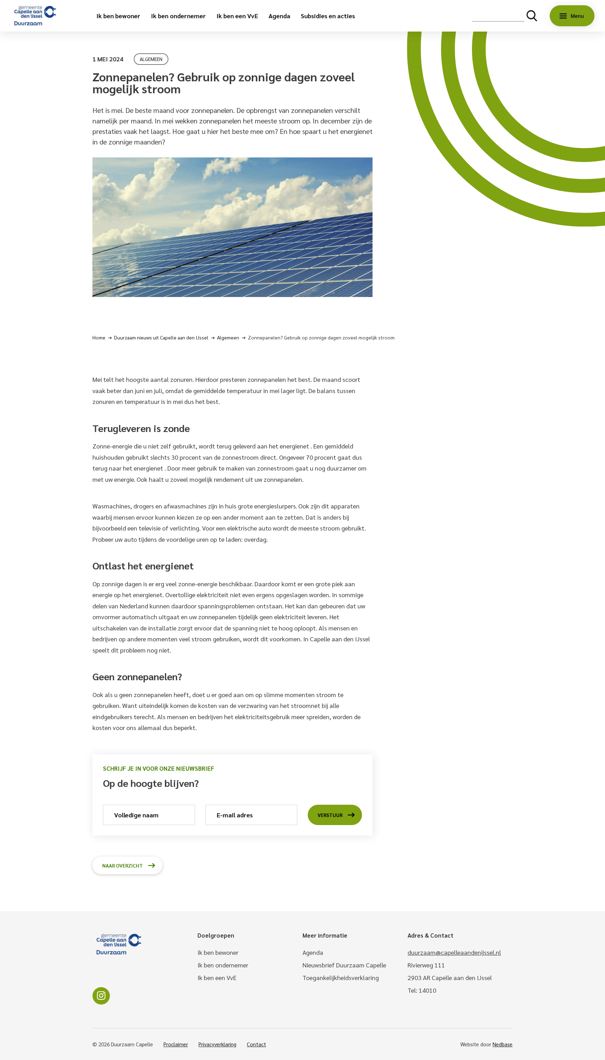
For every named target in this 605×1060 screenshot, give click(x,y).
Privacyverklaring (217, 1044)
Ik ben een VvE (237, 16)
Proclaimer (176, 1044)
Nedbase (503, 1044)
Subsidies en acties (328, 16)
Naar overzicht (122, 865)
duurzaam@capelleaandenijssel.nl (454, 952)
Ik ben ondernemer (178, 16)
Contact (256, 1044)
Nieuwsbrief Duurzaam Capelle (344, 965)
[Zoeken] (531, 16)
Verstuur (330, 815)
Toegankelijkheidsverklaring (340, 977)
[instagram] (101, 996)
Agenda (279, 16)
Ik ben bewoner (118, 16)
